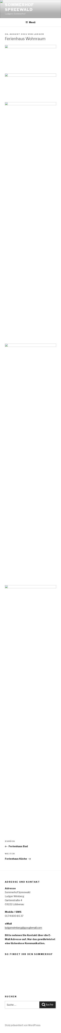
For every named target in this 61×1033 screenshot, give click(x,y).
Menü (32, 22)
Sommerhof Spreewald (19, 7)
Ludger (39, 34)
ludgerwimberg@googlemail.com (23, 927)
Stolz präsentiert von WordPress (23, 1025)
